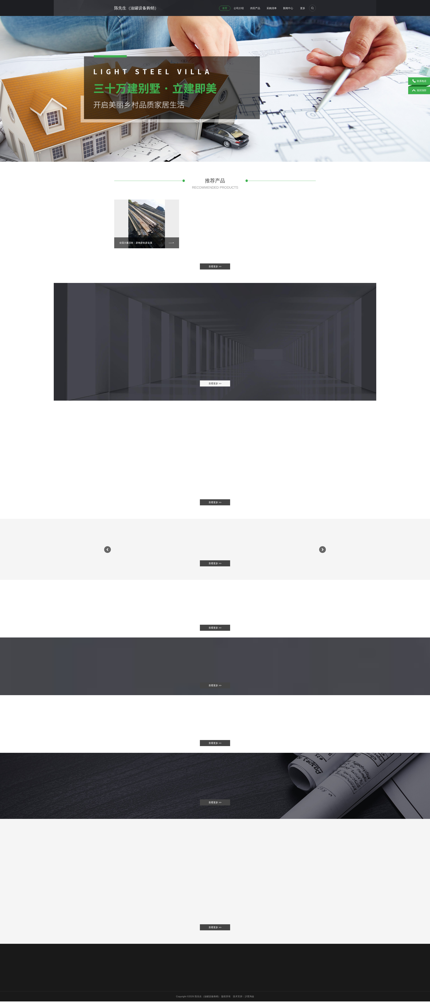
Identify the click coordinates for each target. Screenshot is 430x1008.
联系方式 (182, 990)
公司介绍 (239, 8)
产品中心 (150, 990)
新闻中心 (288, 8)
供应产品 (255, 8)
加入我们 (182, 994)
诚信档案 (119, 999)
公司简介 (119, 990)
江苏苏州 (232, 998)
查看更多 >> (215, 266)
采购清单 (272, 8)
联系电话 (421, 81)
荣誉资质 (119, 994)
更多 (302, 8)
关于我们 (119, 983)
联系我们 (183, 983)
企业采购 (150, 994)
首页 (224, 8)
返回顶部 (421, 90)
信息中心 (151, 983)
